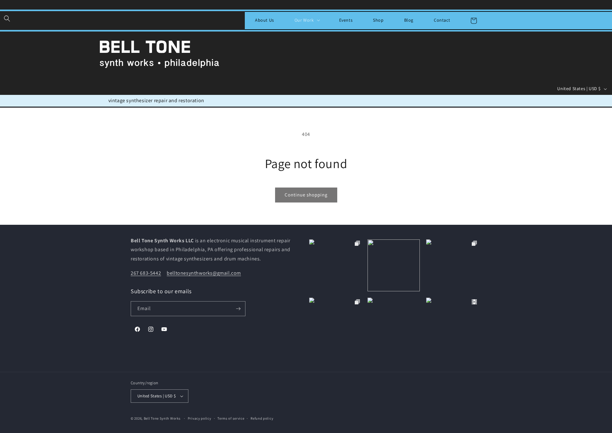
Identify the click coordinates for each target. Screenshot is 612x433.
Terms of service (230, 418)
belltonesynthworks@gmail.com (204, 273)
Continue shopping (306, 195)
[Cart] (474, 21)
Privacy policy (199, 418)
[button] (7, 18)
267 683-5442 (146, 273)
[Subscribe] (238, 308)
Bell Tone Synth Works (162, 418)
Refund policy (262, 418)
